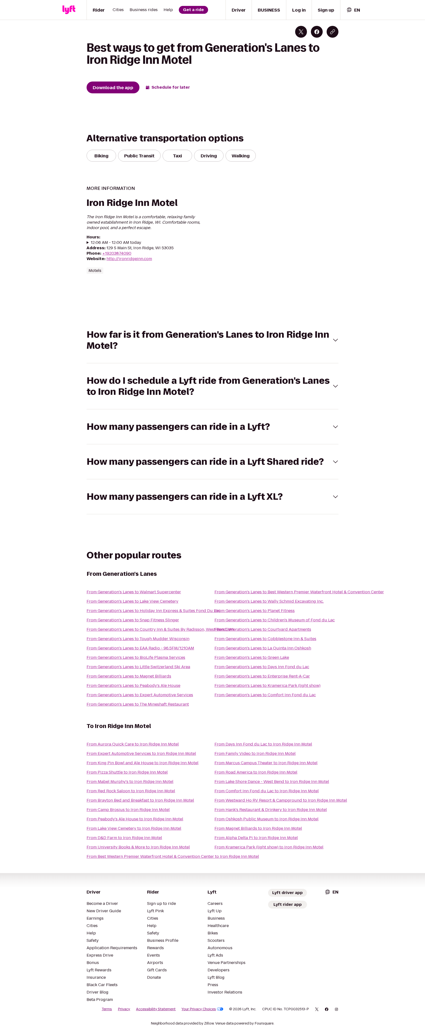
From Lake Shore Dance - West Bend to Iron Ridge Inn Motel (271, 781)
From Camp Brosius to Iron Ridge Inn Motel (128, 809)
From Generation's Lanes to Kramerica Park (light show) (267, 685)
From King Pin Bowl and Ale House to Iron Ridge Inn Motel (142, 763)
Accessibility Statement (156, 1009)
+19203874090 (116, 253)
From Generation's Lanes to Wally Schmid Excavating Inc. (269, 601)
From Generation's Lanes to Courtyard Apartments (262, 629)
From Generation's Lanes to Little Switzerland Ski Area (138, 667)
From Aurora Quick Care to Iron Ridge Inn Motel (133, 744)
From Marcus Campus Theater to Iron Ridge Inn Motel (266, 763)
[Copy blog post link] (332, 32)
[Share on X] (301, 32)
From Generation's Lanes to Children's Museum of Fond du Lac (274, 620)
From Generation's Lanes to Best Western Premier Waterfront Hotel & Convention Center (299, 592)
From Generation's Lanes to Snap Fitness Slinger (133, 620)
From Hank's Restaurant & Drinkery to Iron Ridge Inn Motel (270, 809)
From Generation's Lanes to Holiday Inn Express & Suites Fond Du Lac (153, 610)
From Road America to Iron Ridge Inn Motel (255, 772)
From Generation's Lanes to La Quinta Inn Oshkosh (262, 648)
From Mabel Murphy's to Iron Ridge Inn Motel (130, 781)
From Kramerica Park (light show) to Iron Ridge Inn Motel (268, 847)
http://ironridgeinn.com (129, 259)
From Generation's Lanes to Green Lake (251, 657)
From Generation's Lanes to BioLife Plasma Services (136, 657)
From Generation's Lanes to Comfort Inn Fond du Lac (265, 695)
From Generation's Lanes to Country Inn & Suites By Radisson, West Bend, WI (160, 629)
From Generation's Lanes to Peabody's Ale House (133, 685)
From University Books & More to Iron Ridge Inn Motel (138, 847)
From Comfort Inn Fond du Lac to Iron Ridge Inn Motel (266, 791)
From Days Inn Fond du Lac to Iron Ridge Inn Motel (263, 744)
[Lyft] (69, 10)
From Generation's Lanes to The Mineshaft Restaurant (138, 704)
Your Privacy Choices (199, 1009)
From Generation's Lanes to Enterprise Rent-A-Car (262, 676)
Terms (107, 1009)
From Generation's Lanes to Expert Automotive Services (140, 695)
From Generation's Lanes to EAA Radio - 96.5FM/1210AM (140, 648)
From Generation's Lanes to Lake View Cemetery (132, 601)
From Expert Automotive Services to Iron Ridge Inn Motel (141, 753)
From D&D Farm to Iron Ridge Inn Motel (124, 838)
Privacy (124, 1009)
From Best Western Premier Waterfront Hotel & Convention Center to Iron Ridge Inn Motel (173, 856)
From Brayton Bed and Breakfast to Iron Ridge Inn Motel (140, 800)
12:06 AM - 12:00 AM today (116, 242)
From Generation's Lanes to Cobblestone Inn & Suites (265, 639)
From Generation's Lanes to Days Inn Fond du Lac (261, 667)
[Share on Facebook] (317, 32)
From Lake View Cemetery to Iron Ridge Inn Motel (134, 828)
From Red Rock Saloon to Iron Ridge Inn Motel (131, 791)
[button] (212, 340)
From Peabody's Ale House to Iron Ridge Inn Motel (135, 819)
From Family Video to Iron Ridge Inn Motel (255, 753)
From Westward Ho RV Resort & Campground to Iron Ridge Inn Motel (280, 800)
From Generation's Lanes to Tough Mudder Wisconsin (138, 639)
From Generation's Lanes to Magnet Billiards (129, 676)
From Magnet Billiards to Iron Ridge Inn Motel (258, 828)
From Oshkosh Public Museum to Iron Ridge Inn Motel (266, 819)
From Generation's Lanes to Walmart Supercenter (134, 592)
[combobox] (353, 10)
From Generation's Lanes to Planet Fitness (254, 610)
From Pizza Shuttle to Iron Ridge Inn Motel (127, 772)
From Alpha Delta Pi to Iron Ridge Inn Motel (256, 838)
